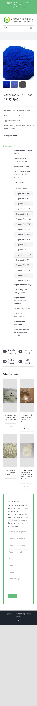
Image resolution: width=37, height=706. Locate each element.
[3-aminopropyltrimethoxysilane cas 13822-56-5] (27, 395)
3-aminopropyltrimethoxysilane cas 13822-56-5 (26, 418)
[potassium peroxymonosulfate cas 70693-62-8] (10, 395)
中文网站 (10, 3)
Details (11, 427)
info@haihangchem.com (18, 7)
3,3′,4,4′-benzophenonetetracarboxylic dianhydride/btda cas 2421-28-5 (26, 474)
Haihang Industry (19, 614)
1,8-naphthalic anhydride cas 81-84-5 (10, 472)
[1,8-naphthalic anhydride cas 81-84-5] (10, 450)
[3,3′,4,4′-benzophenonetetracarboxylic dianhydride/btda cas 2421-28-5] (27, 450)
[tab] (7, 146)
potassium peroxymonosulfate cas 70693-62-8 (10, 417)
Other (14, 136)
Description (7, 146)
